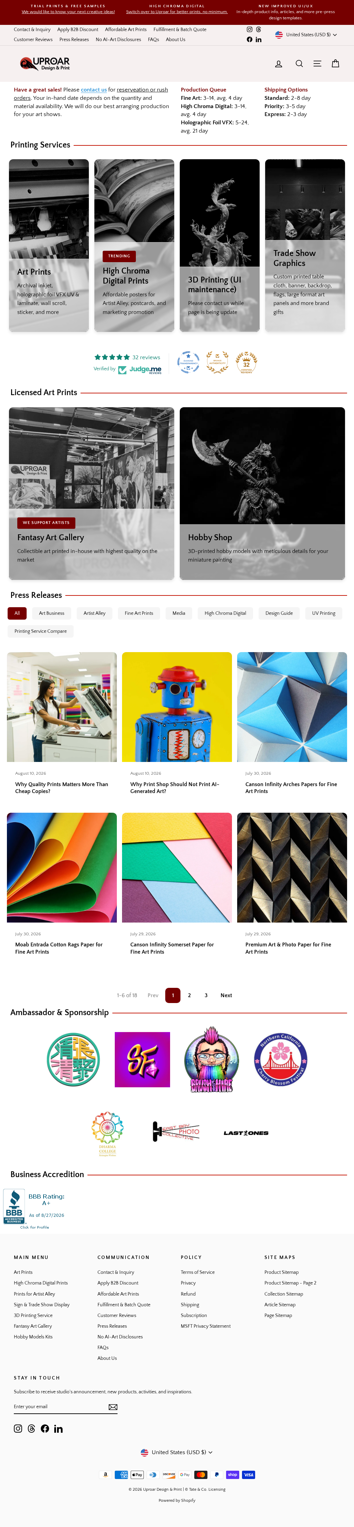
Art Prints (23, 1272)
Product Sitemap (281, 1272)
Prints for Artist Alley (34, 1294)
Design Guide (279, 613)
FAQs (153, 39)
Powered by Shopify (177, 1500)
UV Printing (323, 613)
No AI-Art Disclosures (118, 39)
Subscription (194, 1315)
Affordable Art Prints (126, 29)
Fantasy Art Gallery (33, 1326)
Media (179, 613)
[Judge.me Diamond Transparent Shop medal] (188, 362)
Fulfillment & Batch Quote (179, 29)
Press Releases (74, 39)
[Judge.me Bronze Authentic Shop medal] (217, 362)
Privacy (188, 1283)
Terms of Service (198, 1272)
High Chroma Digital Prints (41, 1283)
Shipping (190, 1305)
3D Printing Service (33, 1315)
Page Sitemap (278, 1315)
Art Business (51, 613)
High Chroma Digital (225, 613)
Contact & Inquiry (32, 29)
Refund (188, 1294)
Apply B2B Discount (77, 29)
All (17, 613)
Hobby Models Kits (33, 1337)
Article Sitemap (280, 1305)
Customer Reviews (33, 39)
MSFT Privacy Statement (206, 1326)
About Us (175, 39)
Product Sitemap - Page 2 (290, 1283)
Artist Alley (94, 613)
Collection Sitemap (283, 1294)
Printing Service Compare (41, 631)
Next (226, 995)
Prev (153, 995)
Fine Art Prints (139, 613)
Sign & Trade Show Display (41, 1305)
